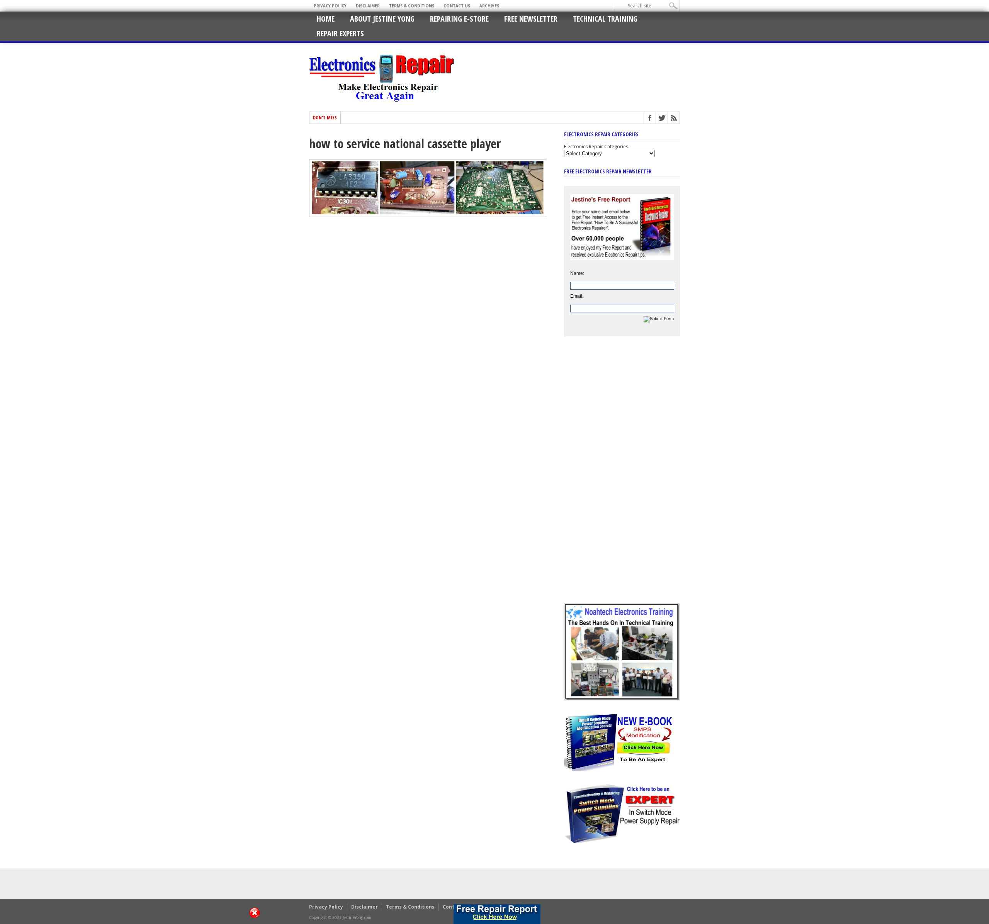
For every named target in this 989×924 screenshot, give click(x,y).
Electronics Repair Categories (596, 146)
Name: (577, 273)
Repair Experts (340, 33)
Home (326, 19)
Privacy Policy (330, 5)
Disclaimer (368, 5)
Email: (576, 296)
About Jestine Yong (382, 19)
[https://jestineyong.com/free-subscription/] (497, 914)
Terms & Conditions (411, 5)
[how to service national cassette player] (427, 215)
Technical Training (605, 19)
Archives (489, 5)
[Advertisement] (622, 475)
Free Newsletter (530, 19)
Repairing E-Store (459, 19)
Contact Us (457, 5)
